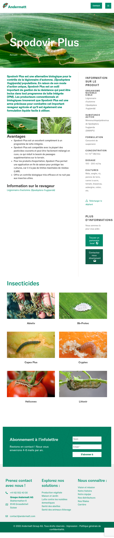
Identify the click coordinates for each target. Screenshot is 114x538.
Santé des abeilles (51, 506)
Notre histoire (85, 490)
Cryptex (83, 362)
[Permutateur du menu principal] (108, 6)
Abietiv (31, 323)
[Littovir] (83, 383)
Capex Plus (31, 362)
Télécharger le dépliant (94, 203)
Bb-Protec (83, 323)
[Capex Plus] (31, 344)
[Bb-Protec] (83, 305)
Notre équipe (84, 494)
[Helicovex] (31, 383)
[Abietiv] (31, 305)
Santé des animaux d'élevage (56, 509)
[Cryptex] (83, 344)
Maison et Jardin (50, 495)
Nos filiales (83, 501)
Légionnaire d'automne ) (31, 190)
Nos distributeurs (86, 497)
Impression (71, 526)
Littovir (83, 401)
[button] (96, 5)
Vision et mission (86, 487)
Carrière (82, 504)
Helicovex (31, 401)
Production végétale (52, 492)
